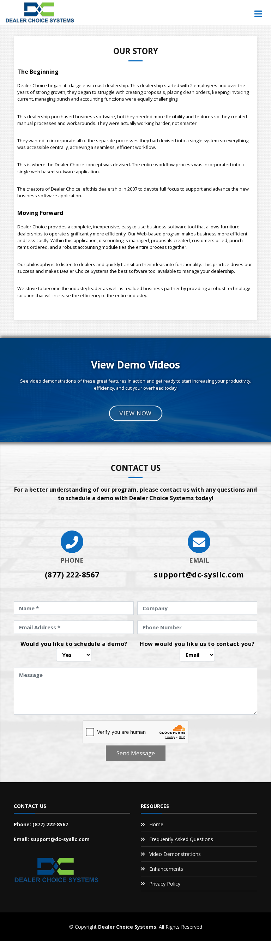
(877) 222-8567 (72, 575)
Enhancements (166, 868)
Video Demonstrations (175, 854)
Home (156, 824)
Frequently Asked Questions (181, 839)
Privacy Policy (164, 883)
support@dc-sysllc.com (199, 575)
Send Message (135, 753)
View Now (135, 413)
